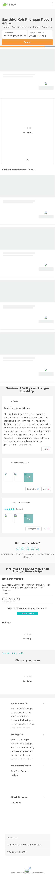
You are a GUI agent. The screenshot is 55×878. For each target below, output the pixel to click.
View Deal (46, 88)
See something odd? (12, 653)
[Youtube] (34, 862)
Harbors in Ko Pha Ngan (21, 720)
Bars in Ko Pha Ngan (20, 740)
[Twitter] (27, 862)
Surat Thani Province (20, 771)
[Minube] (9, 4)
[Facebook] (23, 862)
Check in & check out (36, 32)
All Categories (17, 734)
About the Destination (21, 765)
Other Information (19, 797)
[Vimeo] (30, 862)
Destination (8, 32)
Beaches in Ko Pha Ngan (22, 708)
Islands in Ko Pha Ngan (21, 712)
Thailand (14, 775)
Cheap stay (16, 802)
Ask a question (27, 613)
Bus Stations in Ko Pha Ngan (23, 747)
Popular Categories (19, 703)
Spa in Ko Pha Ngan (19, 716)
